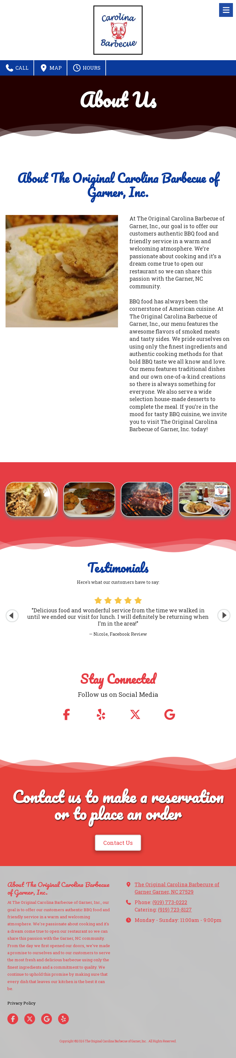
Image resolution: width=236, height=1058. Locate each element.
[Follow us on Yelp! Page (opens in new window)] (101, 714)
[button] (223, 615)
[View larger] (31, 499)
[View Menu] (226, 10)
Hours (90, 67)
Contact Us (118, 842)
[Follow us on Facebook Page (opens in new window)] (66, 714)
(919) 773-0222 (169, 902)
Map (55, 67)
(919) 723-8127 (175, 909)
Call (21, 67)
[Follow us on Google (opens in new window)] (169, 714)
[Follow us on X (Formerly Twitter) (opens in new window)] (135, 714)
